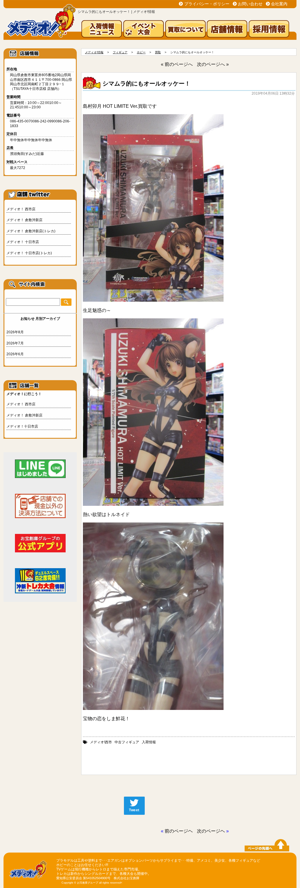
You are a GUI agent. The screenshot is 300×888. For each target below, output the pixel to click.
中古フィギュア (127, 742)
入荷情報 (149, 742)
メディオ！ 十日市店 (22, 242)
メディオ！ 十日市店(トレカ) (29, 253)
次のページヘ (211, 831)
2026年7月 (15, 343)
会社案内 (279, 3)
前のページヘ (179, 831)
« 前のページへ (177, 64)
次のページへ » (213, 64)
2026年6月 (15, 354)
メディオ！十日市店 (22, 426)
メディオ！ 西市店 (20, 209)
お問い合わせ (250, 3)
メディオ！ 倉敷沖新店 (24, 220)
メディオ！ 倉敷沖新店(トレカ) (30, 231)
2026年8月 (15, 332)
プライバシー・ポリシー (206, 3)
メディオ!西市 (101, 742)
